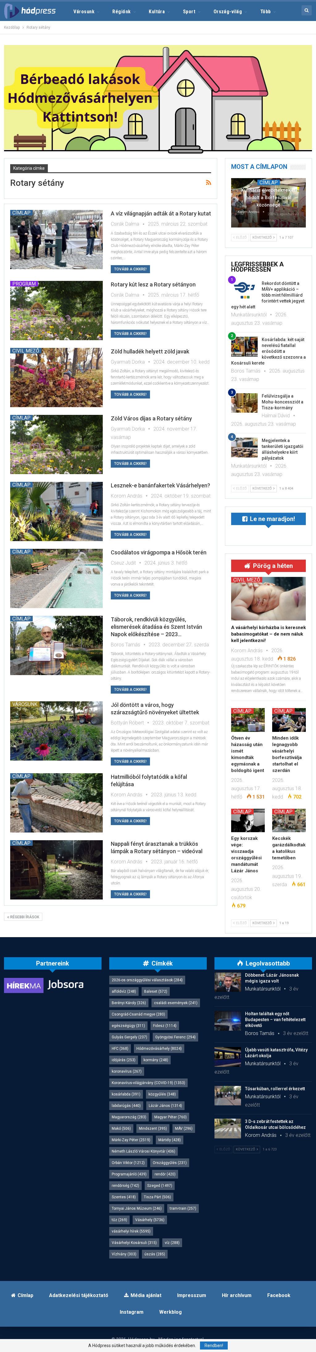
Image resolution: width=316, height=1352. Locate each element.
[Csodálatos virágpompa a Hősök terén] (56, 578)
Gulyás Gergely (129, 1037)
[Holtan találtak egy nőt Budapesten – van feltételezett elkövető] (227, 1021)
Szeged (159, 1185)
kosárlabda (126, 1094)
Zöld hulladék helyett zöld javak (150, 351)
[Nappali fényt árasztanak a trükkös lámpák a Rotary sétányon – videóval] (56, 869)
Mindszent (153, 1128)
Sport (189, 12)
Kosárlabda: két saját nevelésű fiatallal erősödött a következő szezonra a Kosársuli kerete (268, 351)
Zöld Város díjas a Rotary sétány (151, 418)
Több (265, 12)
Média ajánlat (146, 1295)
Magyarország (129, 1117)
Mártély (169, 1140)
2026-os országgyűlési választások (147, 980)
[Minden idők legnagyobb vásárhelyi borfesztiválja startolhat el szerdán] (289, 720)
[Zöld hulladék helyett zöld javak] (56, 377)
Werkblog (170, 1312)
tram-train (183, 1208)
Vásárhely (149, 1220)
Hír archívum (237, 1295)
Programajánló (129, 1174)
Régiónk (121, 12)
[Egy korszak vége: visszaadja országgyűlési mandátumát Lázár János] (248, 820)
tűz (119, 1220)
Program (24, 283)
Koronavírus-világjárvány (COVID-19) (148, 1083)
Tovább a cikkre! (130, 269)
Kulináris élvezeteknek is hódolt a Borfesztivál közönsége (268, 197)
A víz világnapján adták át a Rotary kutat (161, 213)
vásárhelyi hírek (131, 1231)
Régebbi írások (24, 917)
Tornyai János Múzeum (137, 1208)
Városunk (83, 12)
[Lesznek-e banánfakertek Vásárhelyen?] (56, 511)
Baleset (155, 991)
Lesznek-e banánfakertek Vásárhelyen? (160, 485)
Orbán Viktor (128, 1163)
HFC (120, 1048)
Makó (121, 1128)
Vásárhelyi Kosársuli (134, 1243)
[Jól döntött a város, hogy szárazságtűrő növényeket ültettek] (56, 731)
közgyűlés (162, 1094)
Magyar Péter (170, 1117)
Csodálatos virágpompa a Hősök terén (158, 552)
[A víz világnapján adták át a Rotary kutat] (56, 239)
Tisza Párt (157, 1197)
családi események (176, 1003)
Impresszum (191, 1295)
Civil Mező (25, 350)
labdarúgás (126, 1106)
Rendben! (214, 1345)
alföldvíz (124, 991)
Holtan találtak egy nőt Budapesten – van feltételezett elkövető (275, 1019)
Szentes (124, 1197)
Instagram (131, 1312)
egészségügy (128, 1026)
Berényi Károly (129, 1003)
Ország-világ (228, 12)
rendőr (165, 1174)
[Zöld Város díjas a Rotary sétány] (56, 444)
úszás (154, 1254)
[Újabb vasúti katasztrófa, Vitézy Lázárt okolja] (227, 1057)
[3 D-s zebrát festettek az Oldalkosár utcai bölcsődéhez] (227, 1128)
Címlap (21, 212)
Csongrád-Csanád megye (138, 1014)
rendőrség (125, 1185)
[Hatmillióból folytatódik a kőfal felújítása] (56, 802)
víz (172, 1243)
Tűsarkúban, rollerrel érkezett (275, 1088)
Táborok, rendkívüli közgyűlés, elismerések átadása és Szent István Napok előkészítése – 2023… (156, 626)
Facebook (278, 1295)
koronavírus (127, 1071)
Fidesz (165, 1026)
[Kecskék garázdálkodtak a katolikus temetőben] (289, 820)
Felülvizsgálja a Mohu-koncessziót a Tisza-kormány (282, 402)
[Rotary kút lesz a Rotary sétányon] (56, 310)
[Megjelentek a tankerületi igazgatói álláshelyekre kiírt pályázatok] (244, 447)
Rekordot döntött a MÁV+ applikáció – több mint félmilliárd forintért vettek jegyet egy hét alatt (267, 295)
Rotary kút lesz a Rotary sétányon (153, 284)
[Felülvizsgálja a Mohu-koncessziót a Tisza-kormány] (244, 403)
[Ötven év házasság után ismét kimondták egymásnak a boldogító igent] (248, 720)
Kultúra (157, 12)
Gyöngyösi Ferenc (175, 1037)
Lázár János (165, 1106)
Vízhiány (124, 1254)
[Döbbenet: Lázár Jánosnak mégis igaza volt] (227, 982)
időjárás (123, 1060)
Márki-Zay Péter (131, 1140)
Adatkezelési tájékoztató (78, 1295)
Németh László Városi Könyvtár (143, 1151)
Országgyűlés (170, 1163)
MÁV (184, 1128)
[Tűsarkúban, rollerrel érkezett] (227, 1096)
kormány (155, 1060)
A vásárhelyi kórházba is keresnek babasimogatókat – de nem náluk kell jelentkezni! (268, 634)
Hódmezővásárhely (159, 1048)
